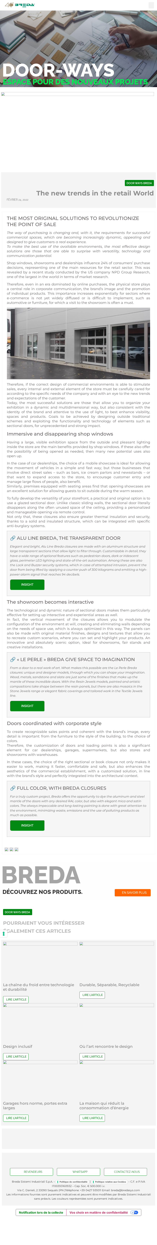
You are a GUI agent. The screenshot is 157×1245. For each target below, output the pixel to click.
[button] (151, 5)
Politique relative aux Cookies (110, 1181)
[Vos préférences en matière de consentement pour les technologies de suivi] (3, 933)
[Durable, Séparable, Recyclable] (116, 944)
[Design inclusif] (40, 1006)
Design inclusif (17, 1046)
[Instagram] (86, 1160)
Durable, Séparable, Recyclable (109, 985)
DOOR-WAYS (58, 70)
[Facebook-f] (71, 1160)
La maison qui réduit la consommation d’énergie (104, 1105)
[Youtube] (78, 1160)
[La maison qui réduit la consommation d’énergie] (116, 1063)
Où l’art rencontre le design (106, 1046)
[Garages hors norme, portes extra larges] (40, 1063)
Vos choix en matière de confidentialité (99, 1212)
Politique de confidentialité (73, 1181)
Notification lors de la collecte (41, 1212)
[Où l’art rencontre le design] (116, 1006)
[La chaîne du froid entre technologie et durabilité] (40, 944)
